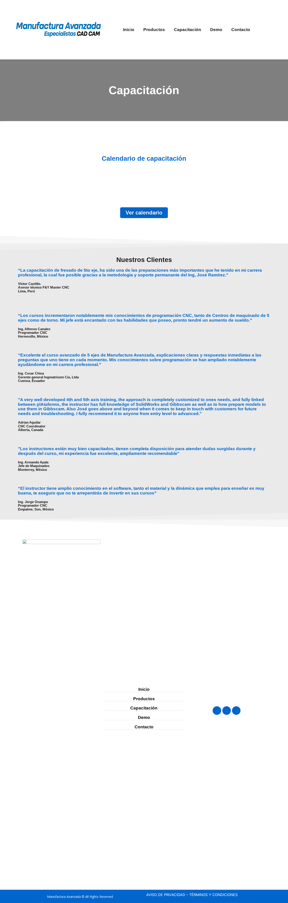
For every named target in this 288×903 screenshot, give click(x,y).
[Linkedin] (226, 710)
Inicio (128, 29)
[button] (144, 212)
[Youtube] (236, 710)
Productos (154, 29)
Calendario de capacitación (144, 158)
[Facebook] (217, 710)
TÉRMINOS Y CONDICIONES (213, 894)
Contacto (240, 29)
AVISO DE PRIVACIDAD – (167, 894)
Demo (216, 29)
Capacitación (187, 29)
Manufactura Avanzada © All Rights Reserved (80, 896)
